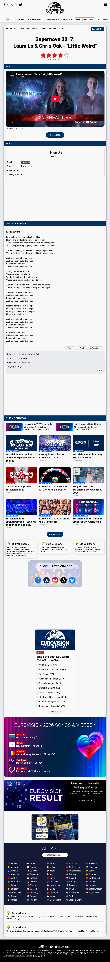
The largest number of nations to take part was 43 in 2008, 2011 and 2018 (54, 547)
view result (55, 711)
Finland (33, 881)
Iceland (52, 863)
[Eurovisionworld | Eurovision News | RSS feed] (44, 956)
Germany (33, 892)
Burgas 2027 (67, 19)
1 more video (54, 135)
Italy (51, 874)
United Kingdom (95, 889)
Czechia (33, 870)
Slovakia (92, 863)
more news (55, 534)
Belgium (14, 889)
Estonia (33, 878)
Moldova (53, 892)
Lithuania (53, 881)
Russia (72, 889)
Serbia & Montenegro (76, 900)
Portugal (73, 881)
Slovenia (92, 867)
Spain (91, 870)
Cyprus (32, 867)
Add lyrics (83, 348)
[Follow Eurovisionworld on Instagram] (8, 4)
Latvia (52, 878)
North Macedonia (76, 870)
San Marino (74, 892)
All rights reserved (86, 954)
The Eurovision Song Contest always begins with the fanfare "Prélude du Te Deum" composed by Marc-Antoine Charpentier (53, 929)
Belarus (14, 885)
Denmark (33, 874)
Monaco (53, 896)
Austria (13, 878)
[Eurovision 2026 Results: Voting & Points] (34, 795)
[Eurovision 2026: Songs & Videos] (90, 745)
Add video (71, 348)
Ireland (52, 867)
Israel (52, 870)
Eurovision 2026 (53, 725)
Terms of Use (20, 956)
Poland (72, 878)
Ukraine (92, 885)
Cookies (29, 956)
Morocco (73, 863)
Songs (52, 19)
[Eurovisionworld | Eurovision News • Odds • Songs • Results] (55, 8)
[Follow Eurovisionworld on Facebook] (4, 4)
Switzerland (94, 878)
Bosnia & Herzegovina (17, 892)
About (5, 956)
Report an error (97, 348)
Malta (52, 889)
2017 (16, 28)
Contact (11, 956)
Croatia (32, 863)
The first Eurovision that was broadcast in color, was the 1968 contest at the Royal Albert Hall (87, 547)
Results (35, 19)
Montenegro (55, 900)
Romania (73, 885)
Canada (13, 900)
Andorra (14, 867)
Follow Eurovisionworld (55, 566)
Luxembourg (55, 885)
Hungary (33, 900)
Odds (98, 19)
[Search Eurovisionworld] (4, 19)
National (84, 19)
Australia (14, 874)
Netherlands (74, 867)
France (32, 885)
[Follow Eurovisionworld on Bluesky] (20, 4)
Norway (72, 874)
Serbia (72, 896)
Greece (33, 896)
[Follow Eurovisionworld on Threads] (16, 4)
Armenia (14, 870)
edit (100, 370)
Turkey (91, 881)
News (18, 19)
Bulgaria (14, 896)
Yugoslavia (93, 892)
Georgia (33, 889)
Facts (105, 19)
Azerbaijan (15, 881)
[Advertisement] (55, 199)
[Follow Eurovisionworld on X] (12, 4)
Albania (13, 863)
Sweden (92, 874)
